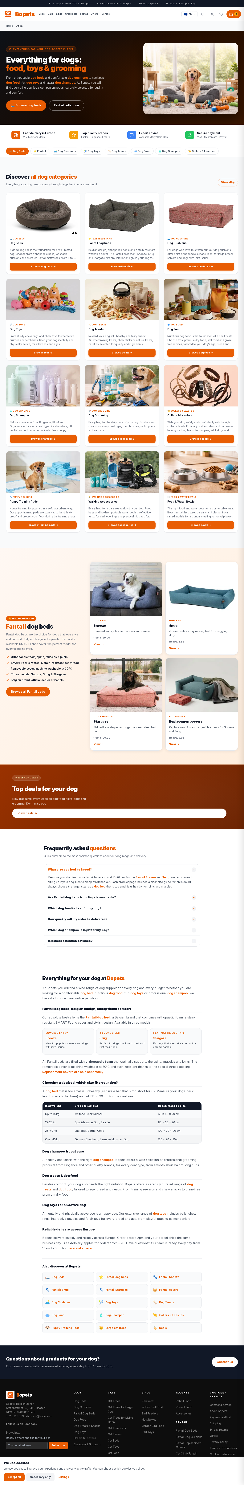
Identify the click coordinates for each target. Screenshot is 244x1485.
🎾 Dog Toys (92, 151)
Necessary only (40, 1477)
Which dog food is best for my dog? (74, 908)
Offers (214, 1435)
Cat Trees (114, 1401)
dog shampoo (65, 82)
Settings (63, 1477)
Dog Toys (80, 1432)
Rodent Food (184, 1407)
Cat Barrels (115, 1434)
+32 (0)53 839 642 (17, 1416)
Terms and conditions (223, 1448)
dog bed (99, 886)
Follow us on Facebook (21, 1424)
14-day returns (219, 1429)
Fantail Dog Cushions (189, 1436)
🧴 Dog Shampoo (169, 151)
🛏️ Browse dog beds (26, 105)
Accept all (14, 1477)
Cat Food (113, 1452)
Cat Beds (113, 1440)
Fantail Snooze (146, 877)
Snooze (51, 1038)
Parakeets (148, 1401)
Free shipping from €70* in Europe (69, 3)
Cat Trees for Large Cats (120, 1409)
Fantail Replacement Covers (188, 1445)
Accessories (183, 1413)
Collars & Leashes (85, 1438)
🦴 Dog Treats (117, 151)
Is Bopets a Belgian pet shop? (70, 941)
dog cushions (78, 78)
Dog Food (80, 1419)
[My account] (212, 14)
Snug (165, 877)
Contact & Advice (221, 1404)
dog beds (37, 78)
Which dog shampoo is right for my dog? (78, 930)
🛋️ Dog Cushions (65, 151)
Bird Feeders (150, 1413)
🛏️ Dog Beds (17, 151)
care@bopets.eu (41, 1416)
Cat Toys (113, 1446)
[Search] (203, 14)
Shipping (215, 1423)
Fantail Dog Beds (84, 1413)
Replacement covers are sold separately (72, 1072)
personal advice (79, 1248)
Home (9, 25)
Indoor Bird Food (152, 1407)
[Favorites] (221, 14)
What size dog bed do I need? (70, 869)
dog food (13, 82)
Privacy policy (219, 1441)
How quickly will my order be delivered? (78, 919)
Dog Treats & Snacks (87, 1425)
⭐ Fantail (40, 151)
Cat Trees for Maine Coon (120, 1419)
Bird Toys (148, 1432)
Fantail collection (66, 105)
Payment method (220, 1417)
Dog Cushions (82, 1407)
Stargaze (159, 1038)
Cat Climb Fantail (186, 1453)
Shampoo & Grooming (87, 1444)
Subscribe (58, 1445)
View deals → (27, 813)
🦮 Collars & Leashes (201, 151)
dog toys (32, 82)
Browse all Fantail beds (28, 691)
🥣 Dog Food (142, 151)
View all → (228, 182)
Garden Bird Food (153, 1425)
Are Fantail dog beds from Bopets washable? (82, 897)
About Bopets (218, 1411)
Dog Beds (80, 1401)
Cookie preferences (223, 1454)
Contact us (225, 1362)
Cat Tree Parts (117, 1428)
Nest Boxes (149, 1419)
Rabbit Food (183, 1401)
